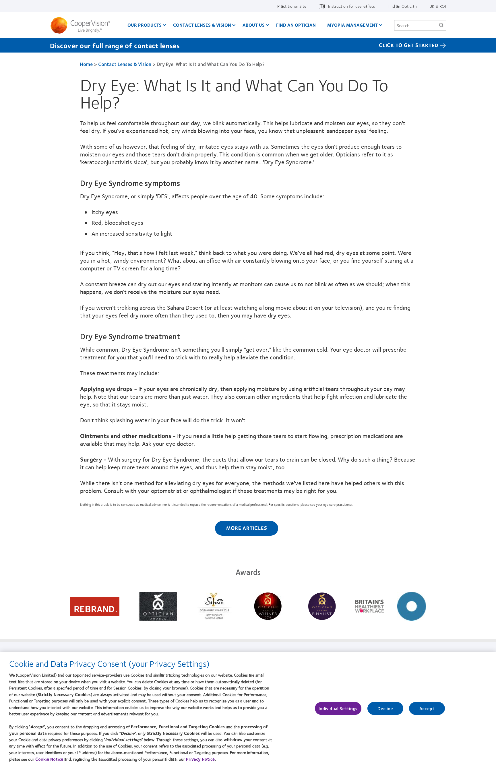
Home (86, 64)
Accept (426, 708)
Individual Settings (338, 708)
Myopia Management (352, 24)
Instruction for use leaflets (351, 6)
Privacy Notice (200, 759)
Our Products (144, 24)
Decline (385, 708)
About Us (254, 24)
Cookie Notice (49, 759)
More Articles (246, 528)
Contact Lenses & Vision (202, 24)
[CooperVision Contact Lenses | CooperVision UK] (82, 25)
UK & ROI (437, 6)
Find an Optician (402, 6)
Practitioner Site (291, 6)
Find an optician (296, 24)
